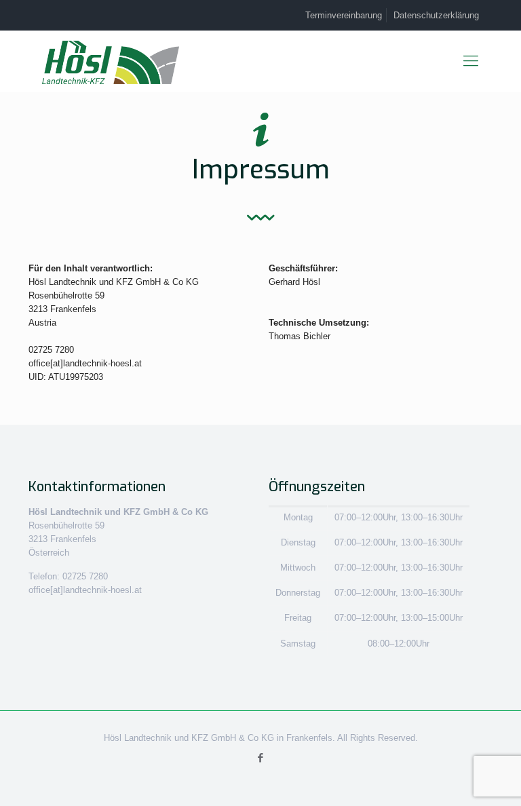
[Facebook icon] (261, 757)
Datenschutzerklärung (436, 15)
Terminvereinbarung (343, 15)
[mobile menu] (470, 61)
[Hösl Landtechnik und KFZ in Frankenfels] (110, 62)
